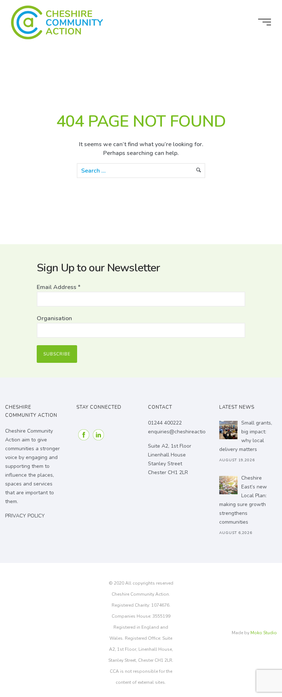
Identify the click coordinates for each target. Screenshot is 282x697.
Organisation (54, 318)
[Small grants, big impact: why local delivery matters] (228, 430)
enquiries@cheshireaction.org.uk (186, 431)
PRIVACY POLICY (25, 515)
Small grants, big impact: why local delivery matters (245, 436)
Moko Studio (263, 633)
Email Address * (58, 287)
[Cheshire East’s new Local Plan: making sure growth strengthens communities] (228, 485)
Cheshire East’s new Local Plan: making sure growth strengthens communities (243, 500)
